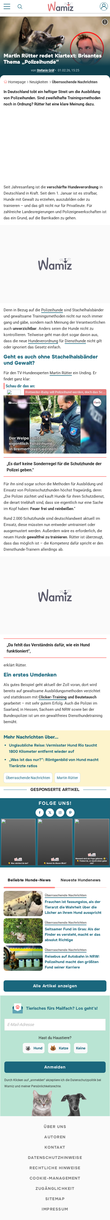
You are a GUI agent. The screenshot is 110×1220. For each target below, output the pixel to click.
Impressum (55, 1209)
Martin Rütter (61, 373)
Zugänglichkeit (55, 1188)
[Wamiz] (63, 6)
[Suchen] (20, 6)
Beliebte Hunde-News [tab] (29, 880)
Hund (38, 1048)
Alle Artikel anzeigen (55, 986)
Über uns (55, 1126)
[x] (50, 812)
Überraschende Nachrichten (74, 82)
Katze (63, 1048)
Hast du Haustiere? (55, 1037)
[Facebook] (40, 812)
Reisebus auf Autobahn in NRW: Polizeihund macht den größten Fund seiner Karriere (72, 962)
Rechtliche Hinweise (55, 1168)
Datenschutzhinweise (55, 1157)
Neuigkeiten (38, 82)
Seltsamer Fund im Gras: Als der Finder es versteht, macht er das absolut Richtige (72, 934)
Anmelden (54, 1067)
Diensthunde (75, 341)
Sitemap (55, 1198)
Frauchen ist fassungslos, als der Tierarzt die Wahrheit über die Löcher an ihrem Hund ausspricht (73, 907)
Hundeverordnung (43, 341)
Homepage (17, 82)
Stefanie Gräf (45, 70)
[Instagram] (60, 812)
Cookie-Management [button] (55, 1178)
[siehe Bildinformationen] (105, 22)
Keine (80, 1048)
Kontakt (55, 1147)
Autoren (55, 1137)
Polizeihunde (52, 310)
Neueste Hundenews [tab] (81, 880)
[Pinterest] (70, 812)
